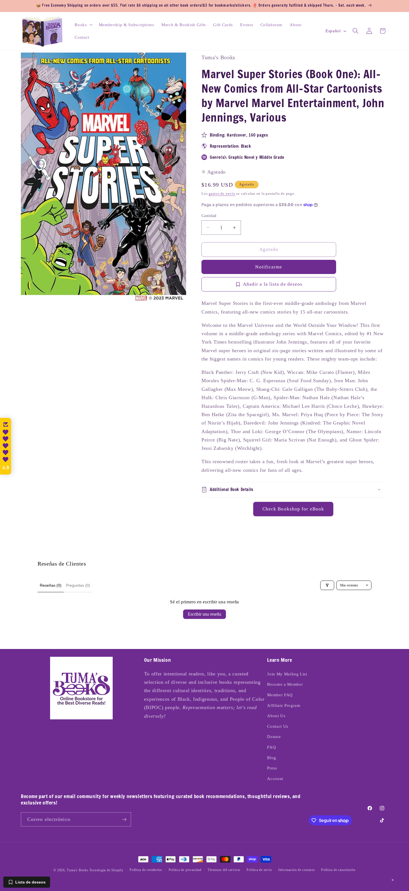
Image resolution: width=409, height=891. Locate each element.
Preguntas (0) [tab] (78, 585)
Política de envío (259, 870)
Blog (271, 757)
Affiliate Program (283, 705)
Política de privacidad (185, 870)
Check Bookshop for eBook (293, 509)
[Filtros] (327, 585)
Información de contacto (296, 870)
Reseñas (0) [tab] (50, 585)
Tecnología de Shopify (106, 870)
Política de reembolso (146, 870)
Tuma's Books (77, 870)
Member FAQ (280, 694)
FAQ (271, 747)
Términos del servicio (224, 870)
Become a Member (285, 684)
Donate (274, 736)
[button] (83, 24)
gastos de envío (222, 193)
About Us (276, 715)
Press (272, 768)
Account (275, 778)
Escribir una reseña (204, 614)
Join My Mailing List (287, 674)
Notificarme (268, 266)
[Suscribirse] (124, 819)
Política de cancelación (338, 870)
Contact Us (277, 726)
